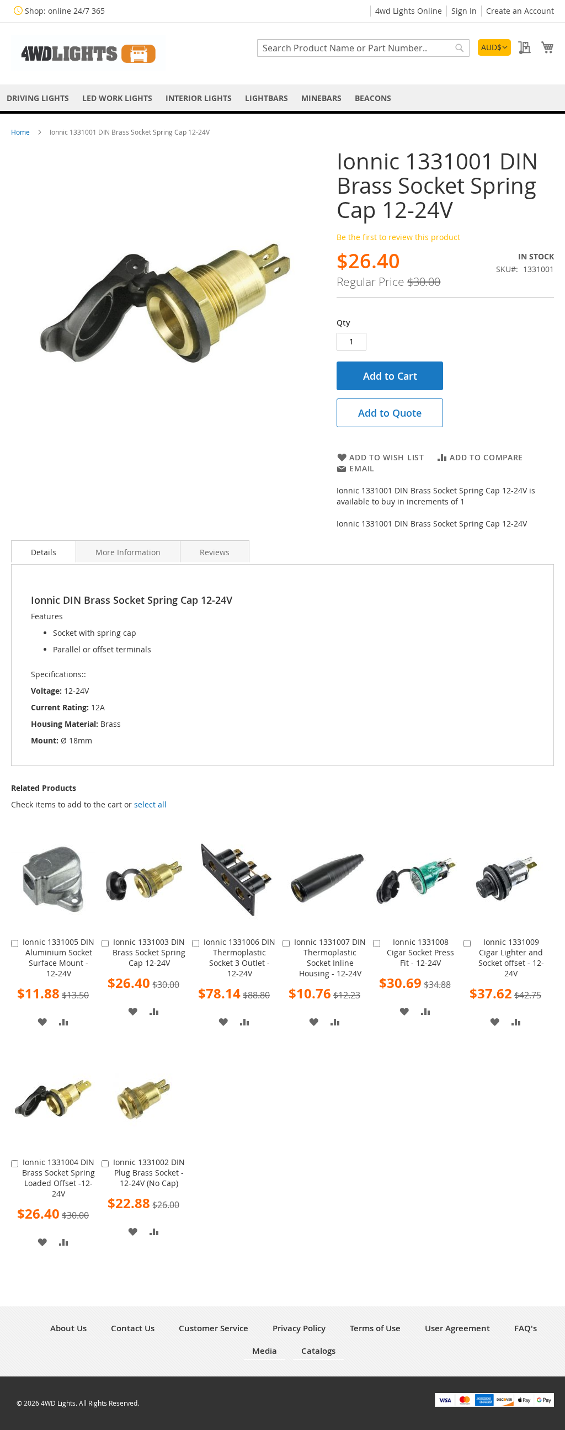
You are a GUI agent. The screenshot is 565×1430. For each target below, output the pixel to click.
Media (264, 1351)
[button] (494, 47)
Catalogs (318, 1351)
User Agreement (457, 1328)
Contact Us (132, 1328)
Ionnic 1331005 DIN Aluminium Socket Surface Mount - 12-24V (58, 958)
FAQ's (525, 1328)
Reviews (215, 552)
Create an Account (520, 11)
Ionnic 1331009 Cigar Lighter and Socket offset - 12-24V (511, 958)
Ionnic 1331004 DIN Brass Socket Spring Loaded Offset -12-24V (58, 1178)
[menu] (282, 98)
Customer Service (213, 1328)
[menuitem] (38, 98)
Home (21, 131)
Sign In (464, 11)
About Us (68, 1328)
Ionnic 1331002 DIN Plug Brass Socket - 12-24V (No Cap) (149, 1172)
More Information (128, 552)
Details (43, 552)
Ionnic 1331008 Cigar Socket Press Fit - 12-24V (420, 952)
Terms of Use (375, 1328)
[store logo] (88, 53)
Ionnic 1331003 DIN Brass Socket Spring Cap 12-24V (149, 952)
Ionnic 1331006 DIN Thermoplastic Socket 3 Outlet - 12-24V (239, 958)
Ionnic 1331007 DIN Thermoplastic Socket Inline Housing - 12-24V (330, 958)
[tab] (43, 551)
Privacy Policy (299, 1328)
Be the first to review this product (398, 237)
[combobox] (363, 48)
